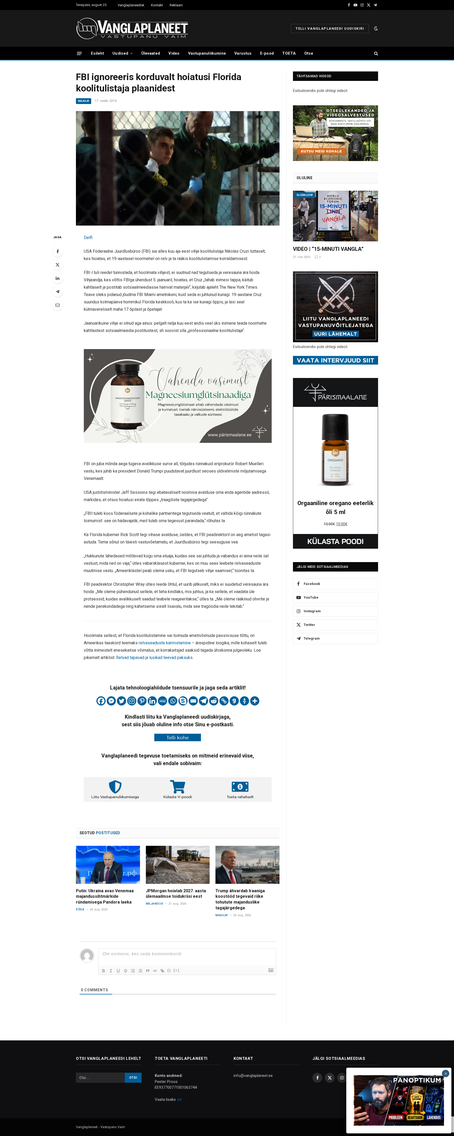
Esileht (97, 53)
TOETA (289, 53)
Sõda (80, 909)
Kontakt (157, 5)
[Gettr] (244, 701)
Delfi (88, 237)
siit (179, 1099)
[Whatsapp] (172, 701)
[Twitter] (57, 265)
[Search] (375, 53)
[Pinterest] (142, 701)
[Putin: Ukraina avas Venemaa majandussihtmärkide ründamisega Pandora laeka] (108, 865)
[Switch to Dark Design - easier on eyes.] (375, 28)
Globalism (305, 195)
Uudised (120, 53)
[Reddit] (213, 701)
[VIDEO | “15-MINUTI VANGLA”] (335, 216)
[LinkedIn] (57, 278)
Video (174, 53)
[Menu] (79, 53)
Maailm (83, 101)
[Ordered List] (133, 971)
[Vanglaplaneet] (134, 28)
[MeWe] (162, 701)
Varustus (242, 53)
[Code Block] (155, 971)
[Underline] (118, 971)
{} (169, 970)
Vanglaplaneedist (131, 5)
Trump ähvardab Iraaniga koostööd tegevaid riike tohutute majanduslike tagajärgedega (240, 899)
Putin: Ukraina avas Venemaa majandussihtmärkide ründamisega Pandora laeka (105, 896)
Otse (308, 53)
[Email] (57, 305)
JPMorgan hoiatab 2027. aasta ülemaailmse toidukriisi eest (176, 893)
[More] (254, 701)
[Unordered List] (140, 971)
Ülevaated (150, 53)
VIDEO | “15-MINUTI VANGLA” (328, 249)
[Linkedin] (152, 701)
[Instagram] (131, 701)
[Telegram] (57, 291)
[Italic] (111, 971)
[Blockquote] (147, 971)
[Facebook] (57, 251)
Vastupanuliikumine (207, 53)
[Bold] (103, 971)
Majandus (154, 903)
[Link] (162, 971)
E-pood (267, 53)
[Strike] (125, 971)
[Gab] (234, 701)
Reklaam (176, 5)
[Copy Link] (224, 701)
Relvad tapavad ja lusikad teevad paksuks (154, 657)
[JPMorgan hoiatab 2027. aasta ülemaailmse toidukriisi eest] (178, 865)
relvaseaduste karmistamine (165, 642)
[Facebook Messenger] (111, 701)
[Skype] (183, 701)
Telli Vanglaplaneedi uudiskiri (330, 28)
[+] (176, 970)
